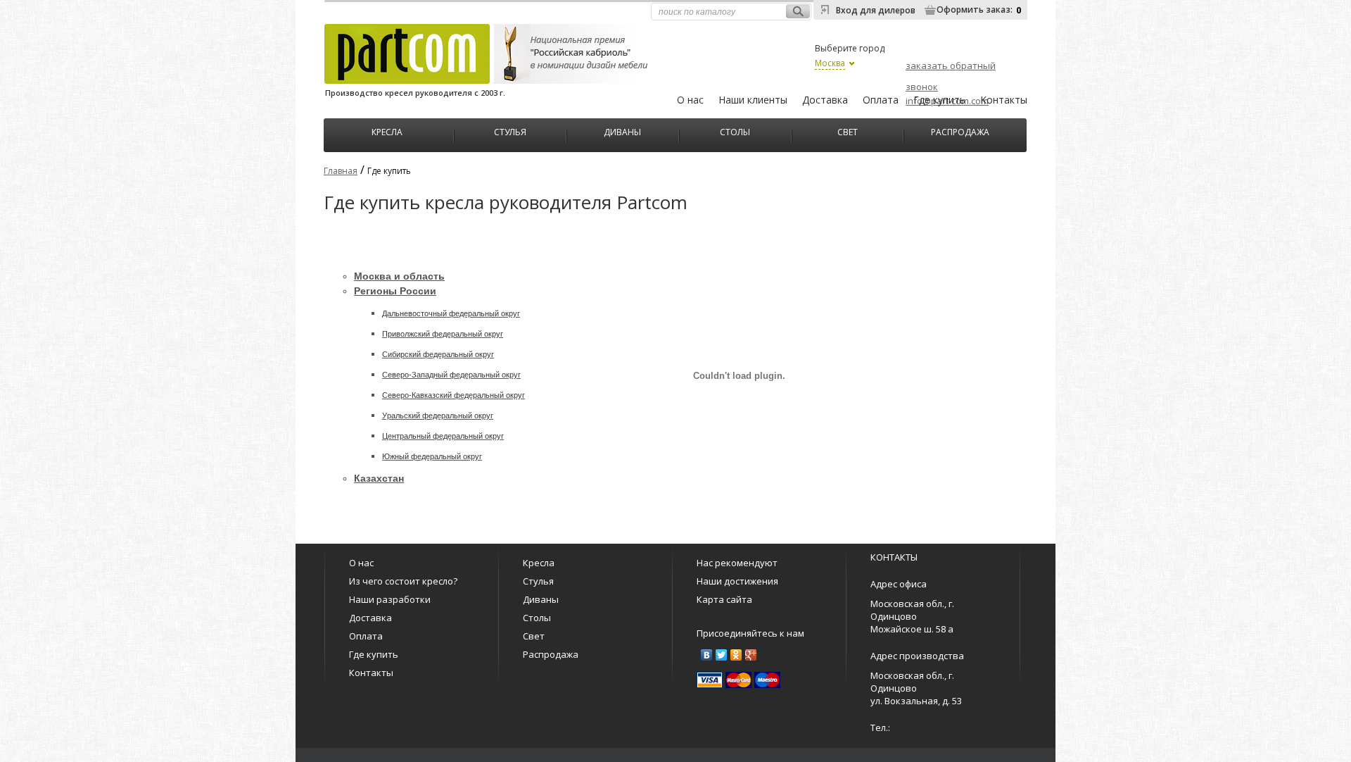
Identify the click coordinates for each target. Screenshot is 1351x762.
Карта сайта (724, 599)
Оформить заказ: (975, 9)
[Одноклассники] (736, 655)
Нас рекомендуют (737, 562)
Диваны (622, 130)
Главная (340, 171)
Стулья (510, 130)
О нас (690, 99)
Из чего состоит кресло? (403, 581)
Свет (847, 130)
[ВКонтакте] (706, 655)
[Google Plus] (751, 655)
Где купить (939, 99)
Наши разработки (390, 599)
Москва (830, 63)
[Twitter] (721, 655)
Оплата (881, 99)
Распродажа (960, 130)
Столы (735, 130)
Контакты (1003, 99)
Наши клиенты (752, 99)
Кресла (387, 130)
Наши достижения (737, 581)
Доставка (825, 99)
